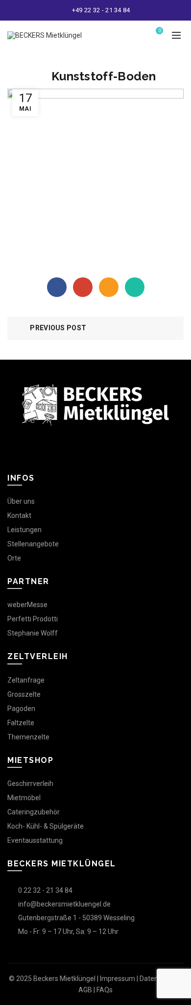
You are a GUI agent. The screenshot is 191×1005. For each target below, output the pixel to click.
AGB (85, 990)
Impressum (117, 978)
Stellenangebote (33, 544)
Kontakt (19, 515)
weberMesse (27, 605)
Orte (14, 558)
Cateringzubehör (33, 812)
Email (109, 287)
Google (83, 287)
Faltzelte (20, 723)
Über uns (21, 501)
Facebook (57, 287)
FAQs (104, 990)
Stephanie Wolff (32, 633)
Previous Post (58, 328)
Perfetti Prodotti (32, 619)
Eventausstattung (35, 840)
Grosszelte (24, 694)
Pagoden (21, 708)
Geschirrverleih (30, 783)
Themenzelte (28, 737)
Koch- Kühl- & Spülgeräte (45, 826)
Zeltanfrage (26, 680)
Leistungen (24, 530)
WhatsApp (134, 287)
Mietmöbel (24, 798)
